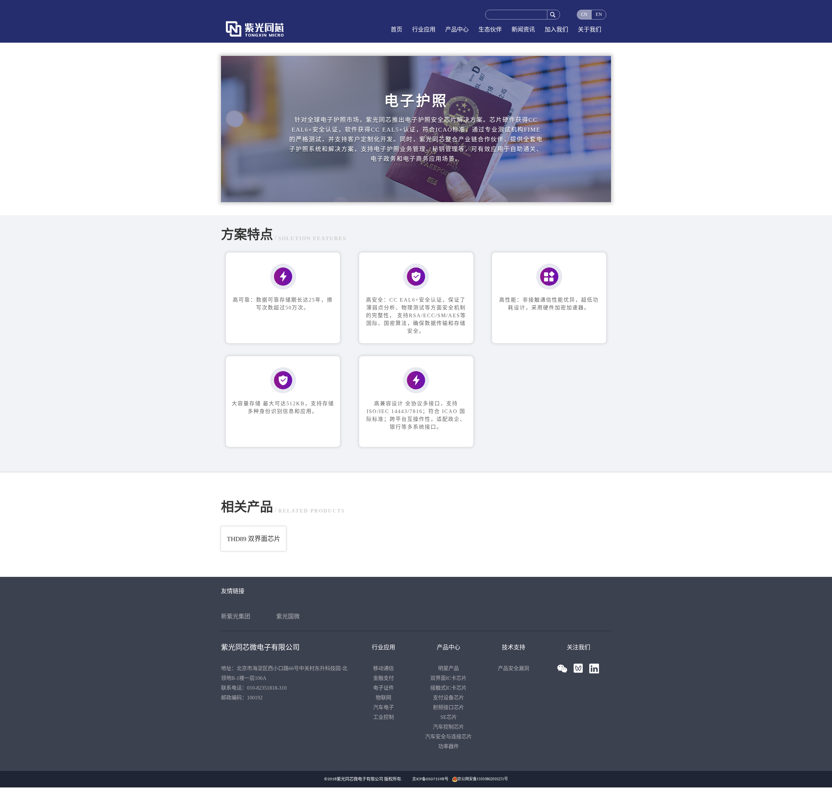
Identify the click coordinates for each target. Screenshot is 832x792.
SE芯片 (448, 717)
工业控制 (383, 717)
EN (599, 14)
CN (584, 14)
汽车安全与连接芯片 (448, 736)
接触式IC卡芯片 (448, 688)
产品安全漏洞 (513, 668)
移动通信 (383, 668)
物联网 (383, 697)
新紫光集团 (235, 616)
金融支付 (383, 678)
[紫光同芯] (260, 29)
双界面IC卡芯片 (448, 678)
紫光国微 (288, 616)
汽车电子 (383, 707)
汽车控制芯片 (448, 727)
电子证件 (383, 688)
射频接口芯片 (448, 707)
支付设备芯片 (448, 697)
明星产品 (448, 668)
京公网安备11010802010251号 (482, 779)
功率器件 (448, 746)
